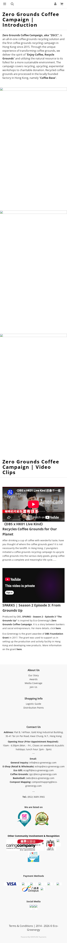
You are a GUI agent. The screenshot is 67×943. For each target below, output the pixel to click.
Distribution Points (33, 707)
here (58, 628)
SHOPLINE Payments (38, 937)
